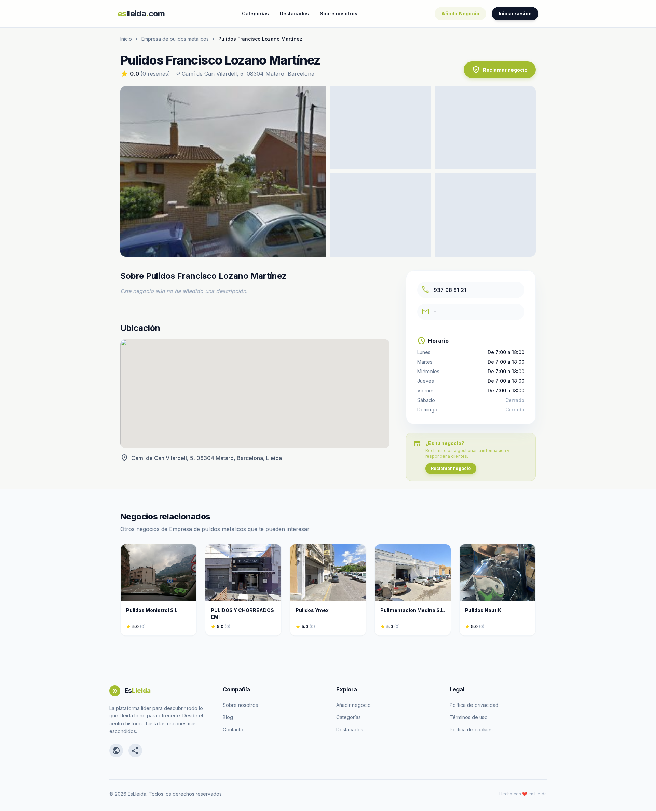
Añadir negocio (353, 705)
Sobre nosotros (338, 13)
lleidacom (141, 13)
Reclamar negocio (500, 69)
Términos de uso (469, 717)
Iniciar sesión (515, 13)
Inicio (126, 39)
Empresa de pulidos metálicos (175, 39)
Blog (228, 717)
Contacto (233, 729)
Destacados (294, 13)
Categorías (255, 13)
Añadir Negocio (460, 13)
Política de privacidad (474, 705)
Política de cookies (471, 729)
